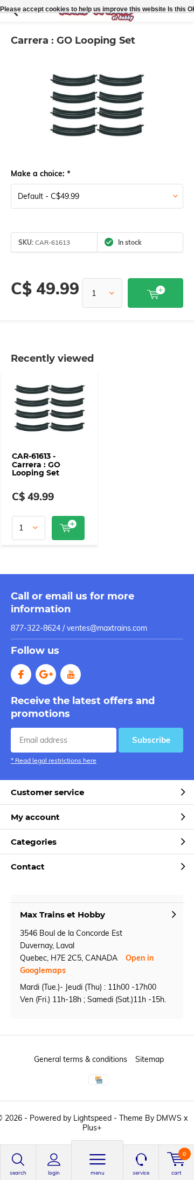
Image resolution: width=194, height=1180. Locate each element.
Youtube (70, 674)
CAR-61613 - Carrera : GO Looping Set (36, 464)
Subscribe (151, 740)
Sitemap (149, 1059)
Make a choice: (40, 173)
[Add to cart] (155, 293)
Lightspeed (92, 1118)
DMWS (169, 1118)
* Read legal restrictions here (53, 760)
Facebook (21, 674)
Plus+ (91, 1128)
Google (46, 674)
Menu (98, 1172)
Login (54, 1172)
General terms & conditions (80, 1059)
